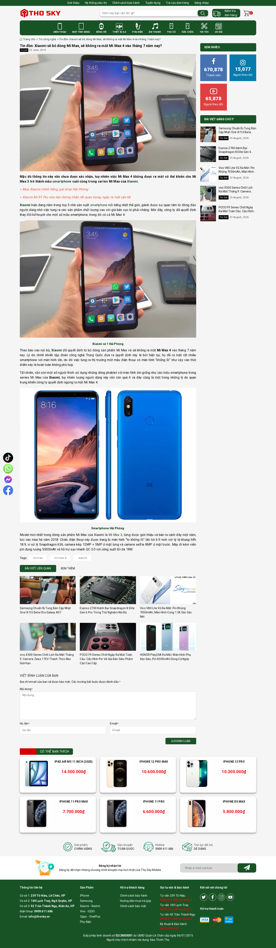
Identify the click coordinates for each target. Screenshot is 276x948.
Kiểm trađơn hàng (231, 13)
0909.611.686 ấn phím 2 (176, 909)
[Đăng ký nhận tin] (247, 868)
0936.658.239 (169, 928)
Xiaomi (132, 181)
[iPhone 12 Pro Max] (117, 773)
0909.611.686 (43, 911)
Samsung (86, 900)
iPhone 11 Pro (153, 801)
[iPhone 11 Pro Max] (36, 813)
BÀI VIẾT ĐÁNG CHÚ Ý (219, 119)
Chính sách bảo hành (126, 2)
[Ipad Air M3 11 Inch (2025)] (36, 773)
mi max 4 (60, 558)
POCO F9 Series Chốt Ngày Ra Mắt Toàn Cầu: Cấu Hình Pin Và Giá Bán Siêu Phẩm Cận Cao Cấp (106, 659)
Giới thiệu (73, 2)
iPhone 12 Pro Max (153, 761)
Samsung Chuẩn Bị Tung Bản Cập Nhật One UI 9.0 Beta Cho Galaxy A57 (237, 132)
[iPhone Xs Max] (197, 813)
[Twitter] (203, 897)
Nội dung (26, 689)
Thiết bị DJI (119, 32)
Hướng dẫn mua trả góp (135, 900)
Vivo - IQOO (87, 911)
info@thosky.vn (39, 916)
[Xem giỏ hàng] (246, 13)
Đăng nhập (202, 2)
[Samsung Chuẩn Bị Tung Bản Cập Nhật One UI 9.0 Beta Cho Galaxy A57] (48, 590)
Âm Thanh (155, 32)
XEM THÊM (68, 568)
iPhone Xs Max (234, 801)
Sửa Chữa (188, 32)
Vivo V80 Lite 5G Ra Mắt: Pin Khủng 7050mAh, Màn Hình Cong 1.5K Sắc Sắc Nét (166, 612)
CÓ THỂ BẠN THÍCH (54, 751)
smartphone (62, 181)
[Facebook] (212, 897)
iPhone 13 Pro (234, 761)
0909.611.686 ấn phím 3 (176, 918)
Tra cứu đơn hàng (177, 2)
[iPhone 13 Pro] (197, 773)
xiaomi (82, 558)
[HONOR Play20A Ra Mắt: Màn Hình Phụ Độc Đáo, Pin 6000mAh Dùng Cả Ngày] (168, 637)
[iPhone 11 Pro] (117, 813)
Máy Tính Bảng (81, 32)
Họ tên (25, 723)
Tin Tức (204, 32)
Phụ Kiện (137, 32)
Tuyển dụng (153, 2)
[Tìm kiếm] (203, 13)
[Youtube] (230, 897)
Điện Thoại (60, 32)
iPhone (84, 895)
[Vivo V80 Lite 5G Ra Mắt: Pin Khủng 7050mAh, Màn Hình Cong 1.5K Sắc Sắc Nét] (168, 590)
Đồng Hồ (101, 32)
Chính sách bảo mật (133, 906)
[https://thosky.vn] (58, 13)
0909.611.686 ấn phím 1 (176, 899)
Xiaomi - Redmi (90, 906)
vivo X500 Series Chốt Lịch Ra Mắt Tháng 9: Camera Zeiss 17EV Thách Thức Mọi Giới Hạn (47, 659)
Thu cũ (171, 32)
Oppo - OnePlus (90, 916)
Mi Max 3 (115, 535)
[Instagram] (221, 897)
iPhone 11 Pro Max (73, 801)
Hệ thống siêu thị (96, 2)
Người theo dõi (243, 71)
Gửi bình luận (180, 741)
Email (114, 723)
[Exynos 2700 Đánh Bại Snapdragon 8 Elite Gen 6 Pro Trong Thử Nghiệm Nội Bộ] (108, 590)
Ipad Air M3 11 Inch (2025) (74, 761)
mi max (38, 558)
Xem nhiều (212, 47)
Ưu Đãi (219, 32)
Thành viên (213, 72)
